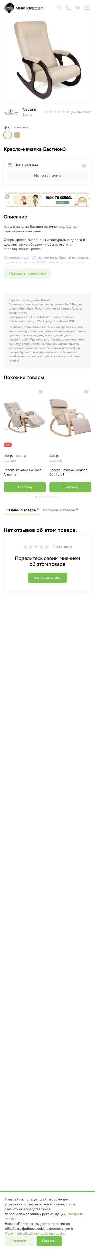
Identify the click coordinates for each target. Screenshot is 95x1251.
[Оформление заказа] (77, 8)
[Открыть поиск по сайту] (59, 8)
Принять (49, 1241)
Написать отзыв (47, 577)
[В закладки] (40, 392)
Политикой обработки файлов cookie (34, 1233)
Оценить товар (79, 112)
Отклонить (19, 1241)
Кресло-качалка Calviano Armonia (23, 472)
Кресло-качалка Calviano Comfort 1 (68, 472)
